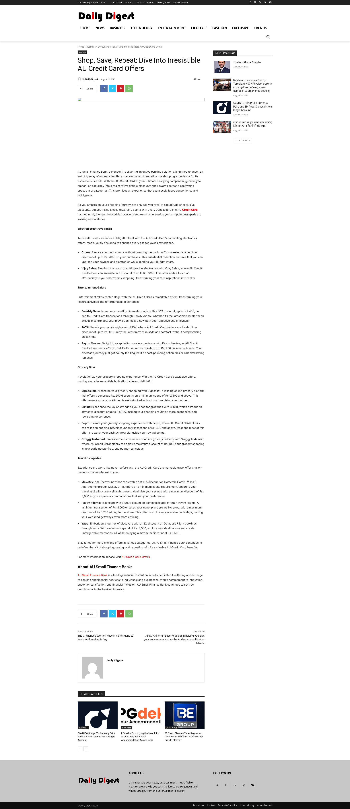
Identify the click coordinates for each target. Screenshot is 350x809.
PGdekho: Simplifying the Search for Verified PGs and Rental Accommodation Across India (140, 736)
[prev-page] (80, 748)
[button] (268, 36)
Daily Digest (91, 79)
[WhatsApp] (129, 88)
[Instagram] (255, 3)
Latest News (171, 727)
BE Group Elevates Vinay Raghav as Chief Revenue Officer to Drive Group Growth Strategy (184, 736)
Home (81, 46)
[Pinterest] (120, 88)
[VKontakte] (252, 785)
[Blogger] (216, 785)
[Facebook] (250, 3)
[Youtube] (270, 3)
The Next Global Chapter (247, 62)
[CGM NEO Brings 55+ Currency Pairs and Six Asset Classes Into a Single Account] (98, 715)
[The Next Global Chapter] (222, 67)
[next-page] (85, 748)
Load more (241, 140)
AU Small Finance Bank (92, 575)
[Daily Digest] (80, 79)
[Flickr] (234, 785)
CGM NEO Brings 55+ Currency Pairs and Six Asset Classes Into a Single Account (96, 736)
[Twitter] (260, 3)
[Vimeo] (265, 3)
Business (91, 46)
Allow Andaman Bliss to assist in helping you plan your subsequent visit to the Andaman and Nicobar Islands (174, 639)
